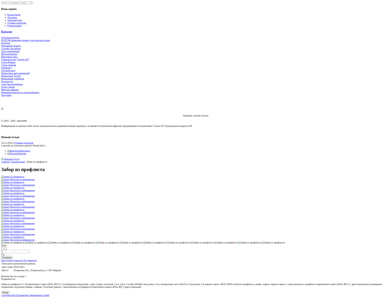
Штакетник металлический (15, 73)
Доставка (12, 17)
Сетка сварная (8, 65)
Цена (4, 245)
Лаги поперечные (10, 51)
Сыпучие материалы (12, 84)
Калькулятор (13, 14)
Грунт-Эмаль (8, 87)
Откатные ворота (10, 37)
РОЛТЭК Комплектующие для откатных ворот (25, 40)
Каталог (6, 31)
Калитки (5, 43)
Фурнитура (7, 81)
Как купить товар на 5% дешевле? (19, 260)
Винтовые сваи (9, 56)
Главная (5, 162)
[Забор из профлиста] (12, 242)
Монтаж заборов (9, 89)
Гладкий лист (8, 70)
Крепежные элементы (12, 78)
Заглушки (6, 95)
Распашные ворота (11, 46)
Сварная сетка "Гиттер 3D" (15, 59)
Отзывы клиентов (16, 23)
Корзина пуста (11, 159)
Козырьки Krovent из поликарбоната (20, 92)
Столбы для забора (11, 48)
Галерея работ (14, 25)
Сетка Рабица (8, 62)
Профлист (6, 67)
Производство (14, 20)
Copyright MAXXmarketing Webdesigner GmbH (25, 295)
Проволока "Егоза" (11, 76)
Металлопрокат (9, 54)
